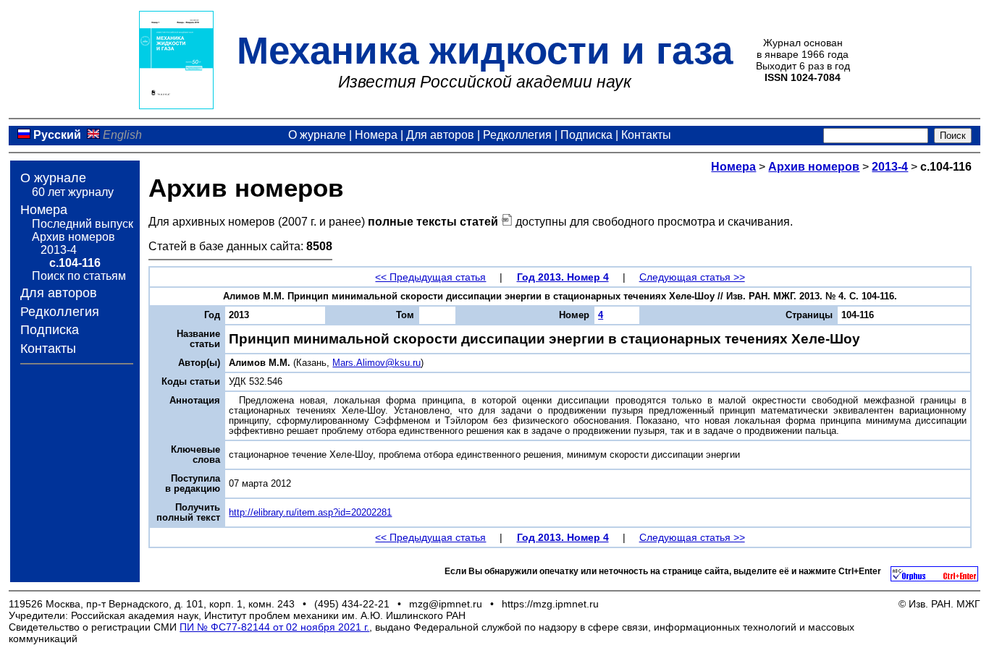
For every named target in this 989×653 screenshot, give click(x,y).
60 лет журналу (73, 192)
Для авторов (440, 135)
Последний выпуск (82, 224)
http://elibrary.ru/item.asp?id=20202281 (310, 513)
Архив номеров (73, 237)
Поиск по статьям (79, 276)
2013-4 (59, 250)
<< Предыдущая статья (430, 277)
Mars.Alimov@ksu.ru (376, 363)
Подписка (586, 135)
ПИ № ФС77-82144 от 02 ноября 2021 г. (274, 627)
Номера (376, 135)
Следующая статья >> (692, 277)
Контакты (646, 135)
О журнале (317, 135)
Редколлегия (517, 135)
